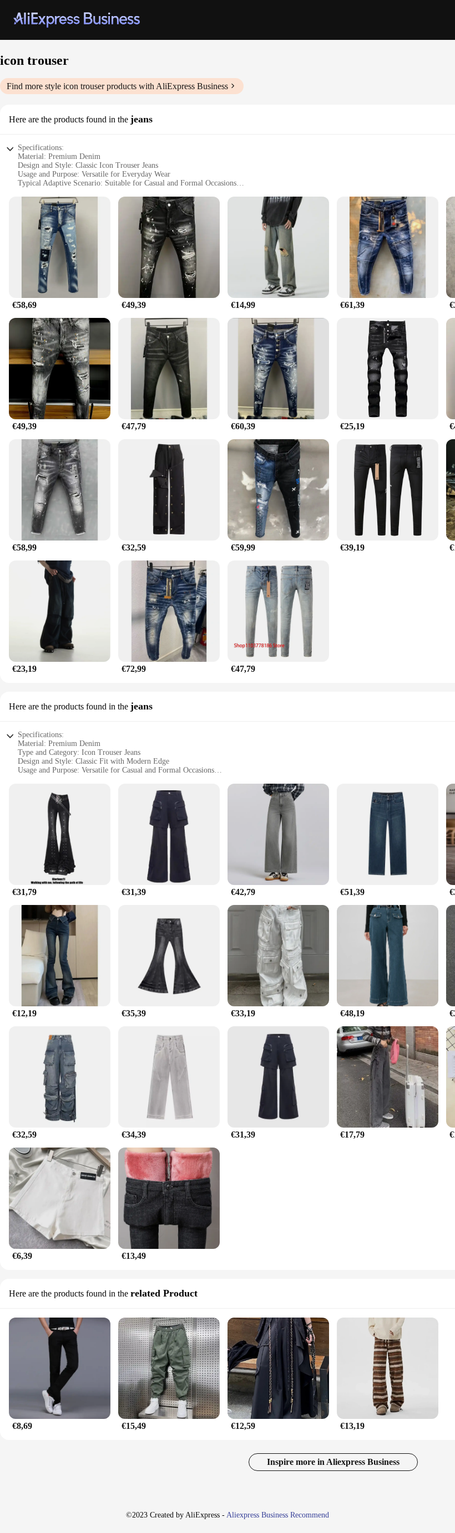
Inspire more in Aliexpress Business (333, 1462)
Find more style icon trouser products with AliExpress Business (117, 86)
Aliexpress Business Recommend (277, 1515)
